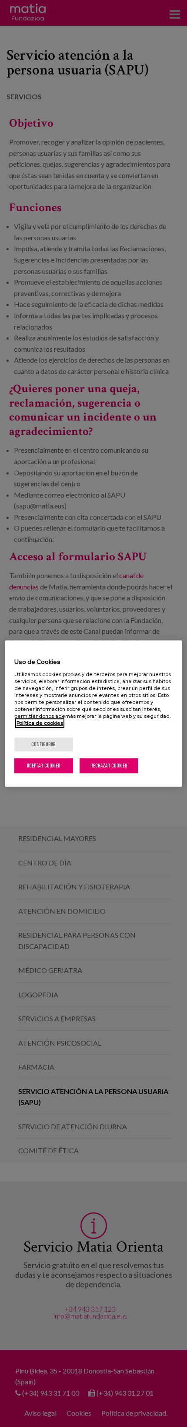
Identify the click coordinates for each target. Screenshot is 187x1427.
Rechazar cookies (108, 765)
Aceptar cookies (43, 765)
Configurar (43, 744)
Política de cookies (40, 723)
